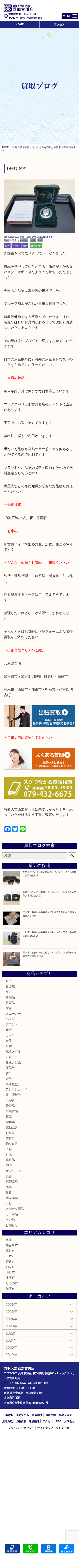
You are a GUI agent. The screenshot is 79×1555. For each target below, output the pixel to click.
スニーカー (13, 1013)
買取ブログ (65, 1415)
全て (7, 245)
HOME (20, 24)
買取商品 (37, 1415)
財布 (9, 1008)
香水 (9, 1154)
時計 (9, 1029)
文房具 (10, 1138)
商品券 (10, 1067)
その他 (10, 1219)
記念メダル (13, 1051)
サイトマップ (45, 1428)
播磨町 (10, 1277)
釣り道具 (12, 1143)
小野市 (10, 1272)
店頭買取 (7, 1421)
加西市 (10, 1288)
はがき (10, 1100)
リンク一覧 (62, 1428)
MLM (9, 1165)
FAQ (58, 1421)
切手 (9, 1073)
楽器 (9, 1149)
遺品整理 (34, 1421)
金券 (9, 1078)
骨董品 (10, 1105)
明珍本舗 (12, 1198)
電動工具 (12, 1127)
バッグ (10, 1018)
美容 (9, 1176)
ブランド (12, 1024)
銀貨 (24, 245)
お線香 (10, 1133)
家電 (9, 1116)
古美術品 (12, 1111)
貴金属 (10, 986)
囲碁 (9, 1187)
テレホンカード (16, 1089)
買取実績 (50, 1415)
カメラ (10, 1035)
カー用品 (12, 1214)
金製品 (10, 997)
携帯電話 (12, 1181)
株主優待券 (13, 1094)
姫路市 (10, 1261)
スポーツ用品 (15, 1208)
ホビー (10, 1203)
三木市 (10, 1256)
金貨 (9, 1046)
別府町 (10, 1267)
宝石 (9, 992)
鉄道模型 (12, 1084)
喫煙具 (10, 1122)
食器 (9, 1040)
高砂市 (10, 1250)
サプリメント (15, 1170)
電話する (12, 1548)
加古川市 (36, 245)
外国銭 (16, 245)
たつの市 (12, 1283)
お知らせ (12, 1225)
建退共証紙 (13, 1062)
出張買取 (21, 1421)
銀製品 (10, 1002)
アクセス (59, 24)
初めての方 (22, 1415)
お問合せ (69, 1421)
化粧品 (10, 1159)
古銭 (9, 1057)
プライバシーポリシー (21, 1428)
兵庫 (9, 1240)
